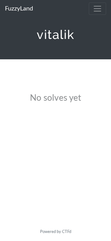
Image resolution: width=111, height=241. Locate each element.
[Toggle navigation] (97, 8)
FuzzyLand (19, 9)
